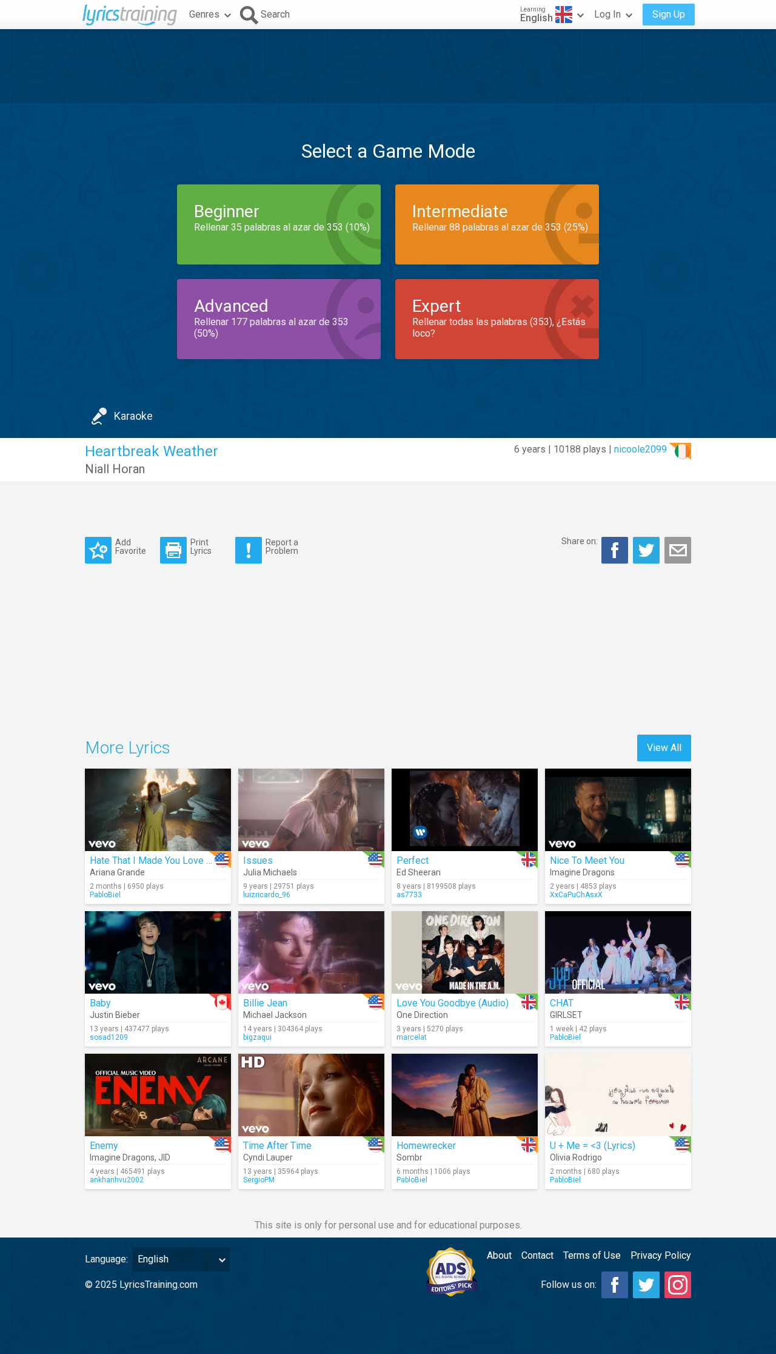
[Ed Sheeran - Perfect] (465, 810)
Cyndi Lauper (268, 1157)
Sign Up (668, 14)
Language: (106, 1259)
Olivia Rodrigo (576, 1157)
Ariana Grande (117, 872)
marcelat (411, 1037)
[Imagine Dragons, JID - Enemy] (158, 1095)
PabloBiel (105, 895)
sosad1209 (109, 1037)
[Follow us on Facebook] (614, 1284)
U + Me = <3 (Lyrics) (592, 1145)
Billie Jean (265, 1003)
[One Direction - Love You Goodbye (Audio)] (465, 952)
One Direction (422, 1015)
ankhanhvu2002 (117, 1180)
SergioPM (259, 1180)
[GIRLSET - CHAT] (618, 952)
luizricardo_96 (266, 895)
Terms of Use (592, 1255)
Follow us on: (569, 1284)
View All (664, 747)
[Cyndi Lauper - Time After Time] (311, 1095)
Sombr (409, 1157)
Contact (537, 1255)
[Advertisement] (388, 66)
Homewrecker (426, 1145)
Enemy (104, 1145)
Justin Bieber (115, 1015)
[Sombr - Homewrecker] (465, 1095)
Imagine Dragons (582, 872)
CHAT (562, 1003)
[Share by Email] (677, 550)
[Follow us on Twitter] (646, 1284)
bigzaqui (257, 1037)
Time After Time (277, 1145)
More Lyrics (127, 748)
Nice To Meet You (587, 860)
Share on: (579, 541)
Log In (607, 14)
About (499, 1255)
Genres (204, 14)
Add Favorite (130, 546)
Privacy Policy (660, 1255)
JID (164, 1157)
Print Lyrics (201, 546)
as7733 (409, 895)
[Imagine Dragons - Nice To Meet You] (618, 810)
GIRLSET (566, 1015)
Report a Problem (282, 546)
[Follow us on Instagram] (677, 1284)
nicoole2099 (640, 449)
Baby (100, 1003)
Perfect (412, 860)
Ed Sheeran (418, 872)
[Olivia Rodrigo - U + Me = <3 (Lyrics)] (618, 1095)
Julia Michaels (270, 872)
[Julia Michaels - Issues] (311, 810)
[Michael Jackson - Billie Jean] (311, 952)
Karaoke (133, 415)
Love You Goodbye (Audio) (452, 1003)
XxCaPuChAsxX (576, 895)
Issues (258, 860)
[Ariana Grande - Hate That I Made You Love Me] (158, 810)
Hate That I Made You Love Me (155, 860)
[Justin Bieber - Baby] (158, 952)
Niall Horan (115, 469)
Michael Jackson (275, 1015)
